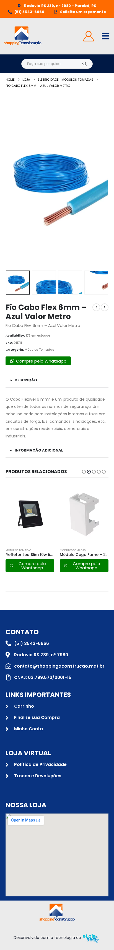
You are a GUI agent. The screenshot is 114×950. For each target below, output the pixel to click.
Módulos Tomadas (39, 349)
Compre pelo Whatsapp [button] (41, 361)
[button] (12, 185)
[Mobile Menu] (105, 36)
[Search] (84, 64)
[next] (104, 307)
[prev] (96, 307)
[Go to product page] (30, 514)
